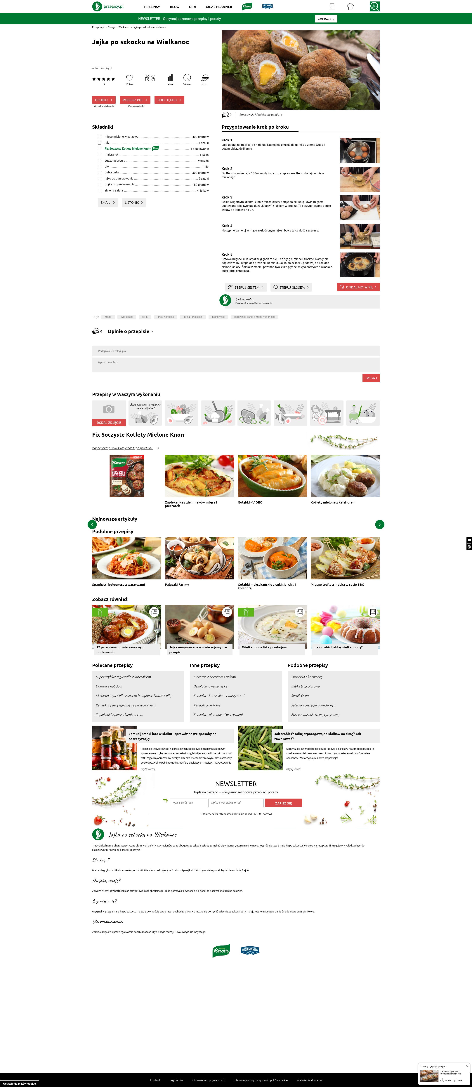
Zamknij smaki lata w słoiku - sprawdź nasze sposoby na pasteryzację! (172, 736)
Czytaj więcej (148, 769)
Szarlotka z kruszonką (306, 677)
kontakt (155, 1080)
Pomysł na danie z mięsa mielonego (254, 316)
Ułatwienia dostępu (309, 1080)
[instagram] (469, 547)
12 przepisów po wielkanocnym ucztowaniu (120, 649)
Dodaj (371, 378)
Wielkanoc (124, 27)
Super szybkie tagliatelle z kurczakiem (123, 677)
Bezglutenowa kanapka (210, 686)
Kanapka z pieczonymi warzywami (217, 714)
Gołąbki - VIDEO (250, 502)
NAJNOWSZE (218, 316)
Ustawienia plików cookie (19, 1083)
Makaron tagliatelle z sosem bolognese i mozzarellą (133, 695)
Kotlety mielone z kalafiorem (333, 502)
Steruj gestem (247, 287)
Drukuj (101, 100)
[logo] (108, 6)
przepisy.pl (106, 68)
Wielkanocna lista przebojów (264, 647)
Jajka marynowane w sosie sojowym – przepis (198, 649)
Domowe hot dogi (109, 686)
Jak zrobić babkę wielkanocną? (339, 647)
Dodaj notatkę (359, 287)
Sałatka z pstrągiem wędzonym (313, 705)
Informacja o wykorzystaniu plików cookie (261, 1080)
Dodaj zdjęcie (109, 423)
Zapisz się (283, 803)
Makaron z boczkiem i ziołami (214, 677)
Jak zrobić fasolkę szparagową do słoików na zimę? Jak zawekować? (317, 736)
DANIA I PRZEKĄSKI (192, 316)
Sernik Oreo (299, 695)
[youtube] (469, 540)
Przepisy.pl (98, 27)
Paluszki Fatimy (177, 584)
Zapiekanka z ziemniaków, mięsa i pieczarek (191, 504)
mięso (108, 316)
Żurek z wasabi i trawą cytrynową (315, 714)
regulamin (176, 1080)
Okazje (111, 27)
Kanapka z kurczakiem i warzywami (218, 695)
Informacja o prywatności (208, 1080)
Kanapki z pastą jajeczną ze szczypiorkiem (125, 705)
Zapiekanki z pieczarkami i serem (119, 714)
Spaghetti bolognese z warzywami (118, 584)
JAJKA (145, 316)
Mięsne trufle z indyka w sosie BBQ (338, 584)
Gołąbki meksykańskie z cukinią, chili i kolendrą (267, 586)
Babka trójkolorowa (305, 686)
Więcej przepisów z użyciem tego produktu (122, 448)
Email (106, 202)
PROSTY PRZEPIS (165, 316)
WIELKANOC (127, 316)
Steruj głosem (292, 287)
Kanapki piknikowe (206, 705)
